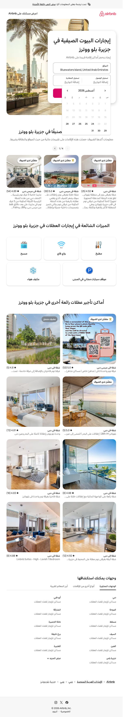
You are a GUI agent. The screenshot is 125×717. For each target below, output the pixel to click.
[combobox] (82, 70)
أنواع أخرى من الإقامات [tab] (83, 586)
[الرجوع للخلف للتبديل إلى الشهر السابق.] (105, 91)
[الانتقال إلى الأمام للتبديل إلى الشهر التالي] (68, 91)
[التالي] (55, 148)
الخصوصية (65, 711)
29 (105, 130)
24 (92, 123)
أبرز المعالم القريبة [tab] (59, 586)
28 (67, 123)
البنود (54, 711)
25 (86, 123)
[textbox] (96, 82)
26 (80, 123)
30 (99, 130)
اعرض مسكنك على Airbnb (22, 13)
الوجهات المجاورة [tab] (108, 586)
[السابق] (67, 148)
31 (92, 130)
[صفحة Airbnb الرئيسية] (107, 13)
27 (73, 123)
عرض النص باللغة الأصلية (44, 4)
